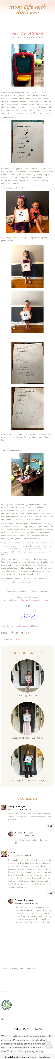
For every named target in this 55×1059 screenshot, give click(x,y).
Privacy (4, 991)
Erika (34, 578)
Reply (50, 826)
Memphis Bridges (16, 806)
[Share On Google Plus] (27, 633)
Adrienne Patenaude (24, 833)
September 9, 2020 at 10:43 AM (26, 903)
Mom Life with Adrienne (27, 9)
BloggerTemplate (44, 1057)
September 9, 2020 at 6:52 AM (19, 809)
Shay (25, 578)
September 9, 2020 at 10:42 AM (26, 836)
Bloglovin (24, 600)
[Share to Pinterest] (22, 633)
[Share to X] (17, 633)
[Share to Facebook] (12, 633)
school (14, 639)
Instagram (47, 600)
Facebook (33, 600)
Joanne (11, 853)
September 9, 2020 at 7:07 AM (19, 856)
